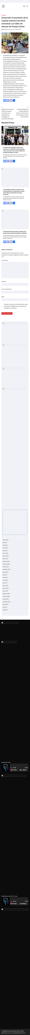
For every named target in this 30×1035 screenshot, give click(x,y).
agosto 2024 (5, 604)
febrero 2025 (6, 588)
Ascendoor (9, 1033)
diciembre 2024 (6, 593)
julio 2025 (5, 574)
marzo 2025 (5, 585)
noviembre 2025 (6, 564)
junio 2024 (5, 609)
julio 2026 (5, 542)
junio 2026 (5, 545)
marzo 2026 (5, 553)
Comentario (5, 260)
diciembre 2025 (6, 561)
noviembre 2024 (6, 596)
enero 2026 (5, 558)
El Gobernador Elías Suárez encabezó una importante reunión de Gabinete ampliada (15, 232)
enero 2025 (5, 591)
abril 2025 (5, 582)
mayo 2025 (5, 580)
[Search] (27, 6)
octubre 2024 (6, 599)
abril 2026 (5, 550)
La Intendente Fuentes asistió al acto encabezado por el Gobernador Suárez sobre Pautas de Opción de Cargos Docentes (13, 192)
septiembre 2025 (6, 569)
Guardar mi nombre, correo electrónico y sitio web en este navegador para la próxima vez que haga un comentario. (16, 306)
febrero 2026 (6, 556)
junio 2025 (5, 577)
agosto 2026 (5, 539)
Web (3, 296)
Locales (4, 15)
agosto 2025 (5, 572)
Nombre (4, 281)
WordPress (22, 1033)
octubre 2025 (6, 566)
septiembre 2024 (6, 601)
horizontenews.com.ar (7, 29)
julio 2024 (5, 607)
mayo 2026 (5, 547)
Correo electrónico (7, 289)
